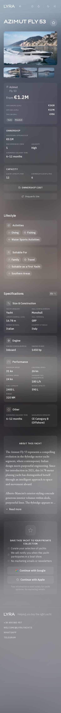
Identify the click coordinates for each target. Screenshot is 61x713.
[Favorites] (32, 6)
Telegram (10, 637)
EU (51, 293)
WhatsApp (10, 632)
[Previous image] (9, 48)
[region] (30, 48)
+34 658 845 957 (13, 622)
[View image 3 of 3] (46, 73)
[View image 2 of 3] (29, 73)
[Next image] (52, 48)
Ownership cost (32, 187)
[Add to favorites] (53, 22)
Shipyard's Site (32, 196)
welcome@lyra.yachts (18, 627)
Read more (15, 509)
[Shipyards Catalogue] (38, 6)
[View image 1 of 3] (12, 73)
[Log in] (54, 6)
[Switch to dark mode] (48, 6)
